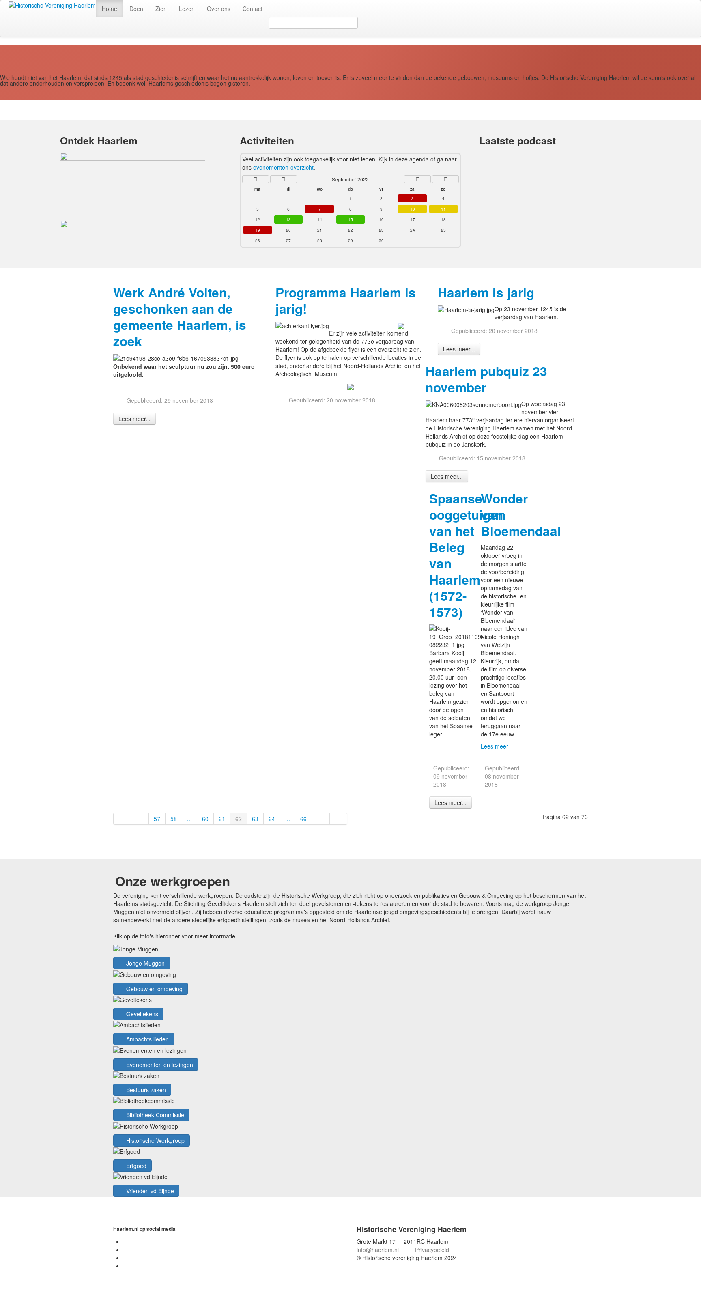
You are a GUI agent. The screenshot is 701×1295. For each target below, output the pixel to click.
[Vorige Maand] (283, 179)
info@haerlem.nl (378, 1250)
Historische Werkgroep (155, 1140)
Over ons (218, 8)
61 (222, 819)
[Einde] (339, 819)
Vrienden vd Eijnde (149, 1191)
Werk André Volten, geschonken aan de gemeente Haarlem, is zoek (179, 316)
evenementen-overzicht (283, 167)
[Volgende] (321, 819)
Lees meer (494, 746)
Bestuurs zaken (145, 1090)
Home (109, 8)
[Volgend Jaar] (445, 179)
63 (255, 819)
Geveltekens (141, 1014)
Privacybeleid (432, 1250)
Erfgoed (135, 1166)
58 (173, 819)
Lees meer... (134, 419)
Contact (252, 8)
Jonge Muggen (145, 963)
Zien (161, 8)
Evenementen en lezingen (159, 1065)
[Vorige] (140, 819)
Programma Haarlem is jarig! (345, 300)
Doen (136, 8)
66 (303, 819)
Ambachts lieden (147, 1039)
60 (205, 819)
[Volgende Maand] (417, 179)
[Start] (122, 819)
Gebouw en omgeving (154, 989)
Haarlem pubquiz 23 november (486, 379)
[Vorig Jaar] (255, 179)
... (189, 819)
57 (157, 819)
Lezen (187, 8)
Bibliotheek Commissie (154, 1115)
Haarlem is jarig (486, 292)
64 (272, 819)
